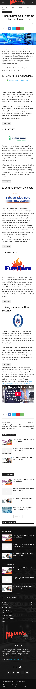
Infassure (10, 129)
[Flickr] (18, 672)
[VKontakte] (27, 672)
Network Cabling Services (19, 75)
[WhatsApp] (22, 28)
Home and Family (6, 462)
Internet (9, 12)
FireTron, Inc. (12, 252)
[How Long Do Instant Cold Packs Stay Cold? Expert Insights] (7, 510)
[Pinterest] (18, 28)
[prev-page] (3, 466)
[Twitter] (14, 28)
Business (8, 8)
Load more (17, 516)
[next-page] (6, 466)
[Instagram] (22, 672)
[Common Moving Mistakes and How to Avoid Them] (7, 442)
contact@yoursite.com (15, 660)
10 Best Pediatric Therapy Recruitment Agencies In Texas (26, 426)
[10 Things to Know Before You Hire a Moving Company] (7, 460)
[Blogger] (9, 672)
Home (3, 8)
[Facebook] (9, 28)
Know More (6, 123)
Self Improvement (6, 453)
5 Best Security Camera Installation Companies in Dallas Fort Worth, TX (9, 426)
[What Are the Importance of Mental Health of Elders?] (7, 451)
